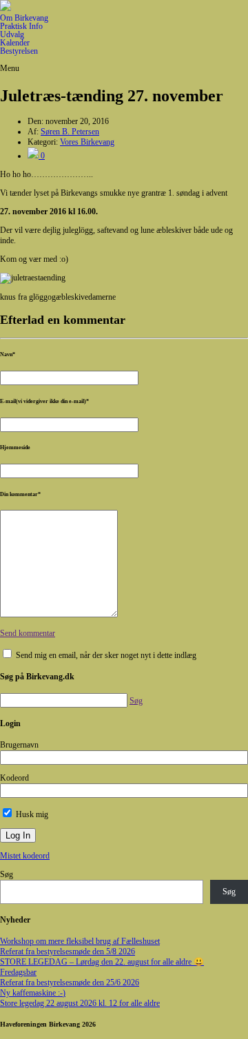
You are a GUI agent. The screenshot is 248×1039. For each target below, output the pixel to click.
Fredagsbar (18, 972)
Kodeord (14, 778)
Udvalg (12, 34)
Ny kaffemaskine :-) (32, 993)
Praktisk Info (21, 26)
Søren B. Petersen (70, 131)
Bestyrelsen (19, 51)
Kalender (15, 43)
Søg (6, 874)
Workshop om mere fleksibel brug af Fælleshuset (80, 941)
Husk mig (31, 814)
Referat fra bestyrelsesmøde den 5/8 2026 (67, 951)
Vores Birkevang (87, 142)
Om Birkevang (24, 18)
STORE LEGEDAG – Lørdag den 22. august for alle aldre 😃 (102, 962)
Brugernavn (19, 745)
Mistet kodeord (25, 856)
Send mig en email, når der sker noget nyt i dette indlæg (106, 655)
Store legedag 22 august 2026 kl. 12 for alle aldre (80, 1003)
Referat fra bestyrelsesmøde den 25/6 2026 (69, 982)
